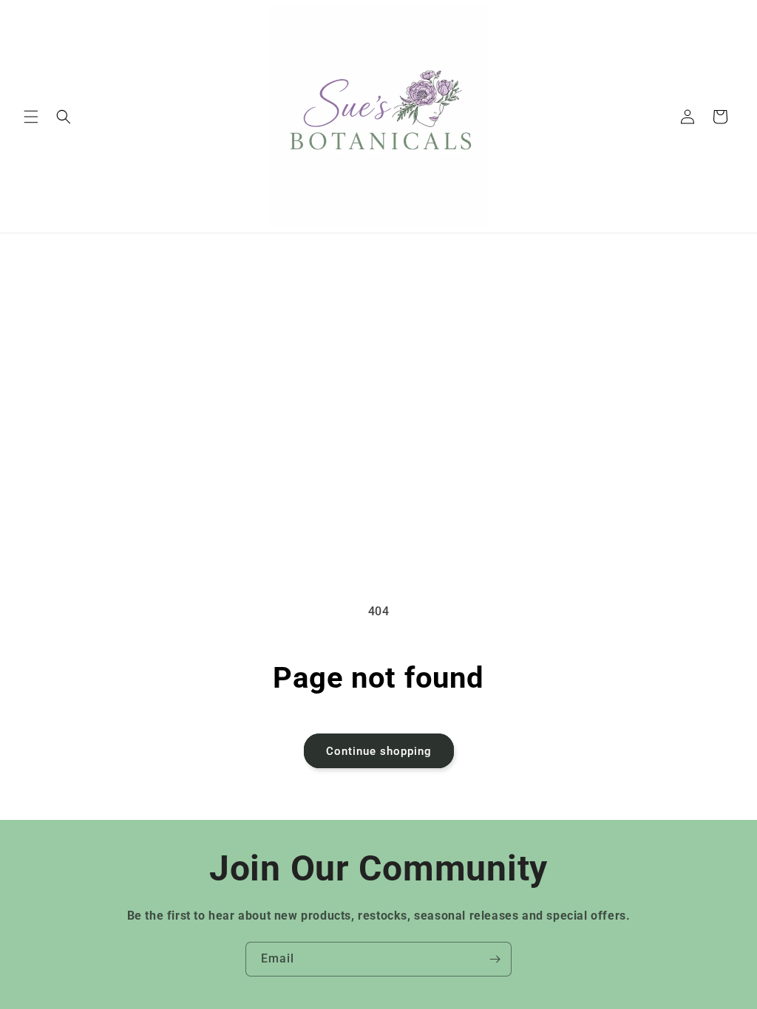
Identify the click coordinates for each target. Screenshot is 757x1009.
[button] (31, 116)
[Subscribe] (494, 959)
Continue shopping (379, 751)
